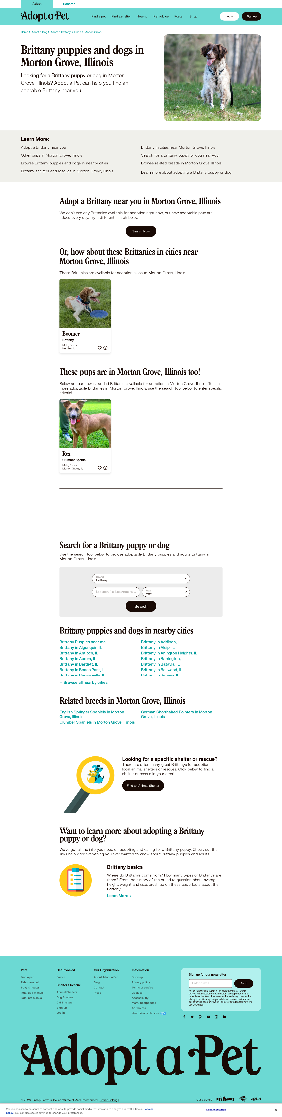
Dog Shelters (65, 997)
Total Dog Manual (32, 992)
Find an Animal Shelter (143, 785)
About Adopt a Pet (105, 977)
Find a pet (27, 977)
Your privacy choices (145, 1013)
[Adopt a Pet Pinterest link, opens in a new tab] (201, 1017)
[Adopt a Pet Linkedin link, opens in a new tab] (224, 1017)
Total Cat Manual (32, 997)
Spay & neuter (30, 987)
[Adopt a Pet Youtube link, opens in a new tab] (209, 1017)
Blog (97, 982)
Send (244, 983)
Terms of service (142, 987)
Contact (99, 987)
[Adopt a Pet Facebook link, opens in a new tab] (185, 1017)
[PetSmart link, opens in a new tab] (225, 1098)
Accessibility (140, 997)
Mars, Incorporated (144, 1002)
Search (140, 606)
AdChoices (139, 1008)
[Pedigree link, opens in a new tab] (243, 1099)
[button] (99, 347)
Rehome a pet (30, 982)
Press (97, 992)
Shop (193, 16)
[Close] (276, 1110)
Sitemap (137, 977)
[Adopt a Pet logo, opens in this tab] (141, 1063)
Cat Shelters (64, 1002)
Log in (61, 1012)
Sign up (252, 16)
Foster (179, 16)
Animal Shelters (67, 992)
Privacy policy (141, 982)
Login (229, 16)
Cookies (137, 992)
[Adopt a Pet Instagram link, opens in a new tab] (217, 1017)
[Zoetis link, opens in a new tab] (256, 1099)
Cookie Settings (109, 1100)
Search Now (141, 231)
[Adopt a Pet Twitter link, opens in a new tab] (193, 1017)
